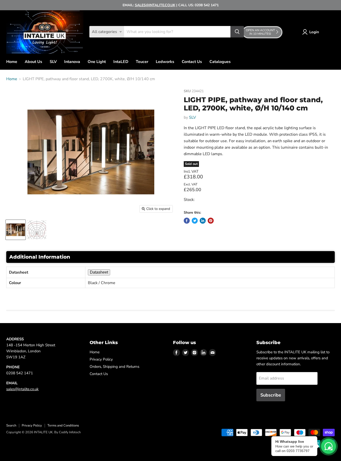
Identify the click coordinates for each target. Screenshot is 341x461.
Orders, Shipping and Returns (114, 366)
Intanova (72, 61)
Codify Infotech (70, 432)
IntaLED (120, 61)
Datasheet (99, 272)
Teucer (142, 61)
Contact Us (192, 61)
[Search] (237, 31)
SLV (53, 61)
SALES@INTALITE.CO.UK (155, 5)
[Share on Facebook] (187, 221)
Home (11, 61)
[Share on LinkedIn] (203, 221)
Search (11, 425)
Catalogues (220, 61)
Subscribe (270, 395)
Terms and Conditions (63, 425)
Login (314, 31)
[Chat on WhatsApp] (328, 446)
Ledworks (165, 61)
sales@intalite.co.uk (22, 389)
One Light (97, 61)
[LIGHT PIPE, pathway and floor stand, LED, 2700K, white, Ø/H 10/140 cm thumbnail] (15, 230)
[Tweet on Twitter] (195, 221)
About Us (33, 61)
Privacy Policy (101, 359)
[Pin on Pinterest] (211, 221)
